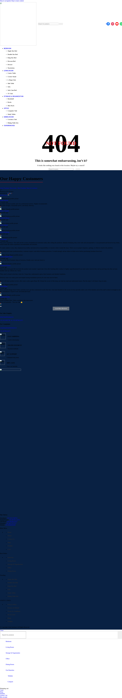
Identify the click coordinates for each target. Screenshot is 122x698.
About (9, 536)
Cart (9, 549)
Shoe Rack (11, 105)
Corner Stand (12, 76)
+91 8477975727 (11, 523)
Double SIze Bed (13, 582)
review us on (4, 195)
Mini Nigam (3, 286)
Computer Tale (12, 111)
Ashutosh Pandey (5, 265)
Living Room (12, 561)
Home (9, 532)
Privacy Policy (12, 604)
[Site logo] (18, 45)
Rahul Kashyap (4, 232)
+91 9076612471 (18, 320)
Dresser (10, 64)
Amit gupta (3, 239)
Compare (10, 681)
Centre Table (12, 73)
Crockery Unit (12, 119)
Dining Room (12, 571)
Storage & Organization (15, 564)
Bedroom (10, 557)
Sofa (9, 87)
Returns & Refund (13, 608)
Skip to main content (17, 1)
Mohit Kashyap (4, 218)
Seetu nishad (4, 225)
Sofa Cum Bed (12, 90)
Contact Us (11, 539)
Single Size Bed (12, 51)
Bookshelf (11, 99)
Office (9, 567)
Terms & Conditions (14, 611)
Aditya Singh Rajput (6, 256)
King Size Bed (12, 58)
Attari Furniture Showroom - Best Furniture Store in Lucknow (18, 188)
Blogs (9, 618)
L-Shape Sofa (12, 80)
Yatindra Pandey (5, 297)
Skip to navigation (5, 1)
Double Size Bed (13, 54)
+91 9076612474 (12, 521)
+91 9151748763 (12, 518)
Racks (9, 102)
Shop (9, 542)
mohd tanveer (4, 200)
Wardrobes (11, 68)
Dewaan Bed (11, 61)
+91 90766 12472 (14, 520)
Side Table (11, 83)
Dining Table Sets (13, 123)
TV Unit (10, 93)
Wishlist (10, 546)
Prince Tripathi (4, 211)
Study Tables (12, 114)
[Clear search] (57, 24)
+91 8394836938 (10, 525)
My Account (11, 614)
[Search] (61, 24)
